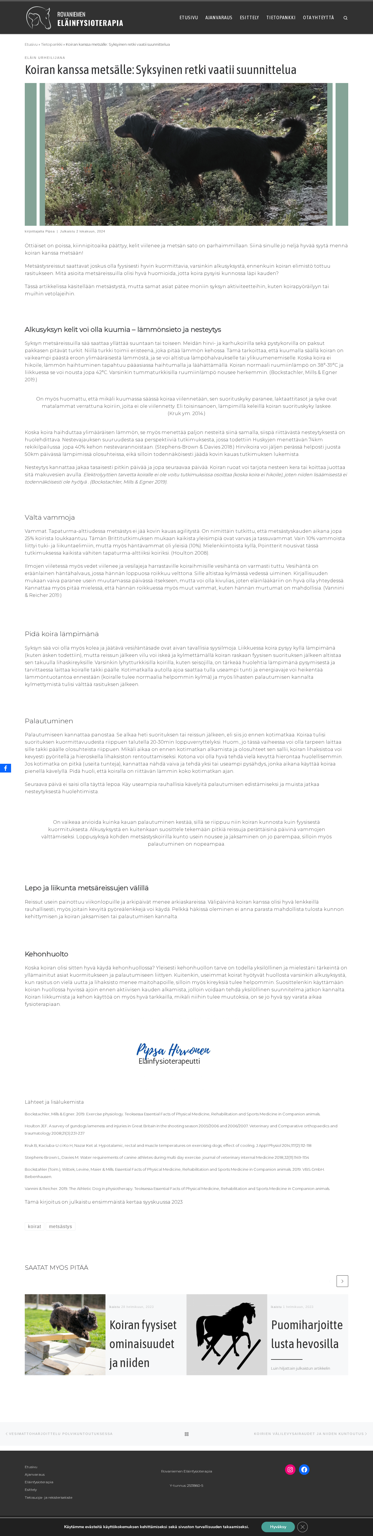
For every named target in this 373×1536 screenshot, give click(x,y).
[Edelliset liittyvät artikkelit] (329, 1281)
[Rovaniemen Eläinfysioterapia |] (75, 16)
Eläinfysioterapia (39, 1482)
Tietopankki (51, 44)
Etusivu (31, 44)
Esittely (31, 1489)
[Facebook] (5, 768)
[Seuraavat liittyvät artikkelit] (342, 1281)
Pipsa (50, 231)
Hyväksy (278, 1527)
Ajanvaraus (35, 1474)
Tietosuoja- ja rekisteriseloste (48, 1497)
